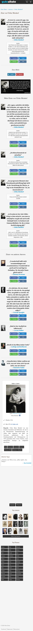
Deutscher (10, 447)
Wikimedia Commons (17, 413)
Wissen (3, 573)
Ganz (17, 559)
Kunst (10, 573)
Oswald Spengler (19, 312)
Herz (2, 567)
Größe (17, 556)
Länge (10, 579)
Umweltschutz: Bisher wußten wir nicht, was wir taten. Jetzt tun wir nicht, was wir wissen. (18, 363)
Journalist (16, 447)
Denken (18, 579)
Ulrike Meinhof (19, 40)
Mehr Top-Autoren (15, 536)
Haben (17, 550)
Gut (10, 559)
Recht (10, 567)
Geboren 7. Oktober (17, 450)
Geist (17, 567)
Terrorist (22, 447)
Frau (5, 447)
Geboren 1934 (7, 450)
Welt (10, 550)
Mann (2, 562)
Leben (2, 547)
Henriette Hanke (18, 368)
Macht (10, 553)
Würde (3, 570)
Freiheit (3, 576)
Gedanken (18, 573)
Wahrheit (11, 556)
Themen (19, 505)
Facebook (3, 629)
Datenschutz (17, 629)
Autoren (12, 505)
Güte (10, 562)
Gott (2, 553)
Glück (2, 559)
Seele (17, 565)
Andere (3, 556)
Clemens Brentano (19, 274)
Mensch (18, 547)
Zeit (17, 553)
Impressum (9, 629)
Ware (10, 570)
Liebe (2, 550)
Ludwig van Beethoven (19, 347)
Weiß (2, 579)
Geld (17, 576)
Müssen (18, 570)
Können (18, 562)
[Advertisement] (16, 485)
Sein (10, 547)
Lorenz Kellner (19, 330)
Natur (2, 565)
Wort (10, 576)
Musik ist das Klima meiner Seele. (18, 345)
